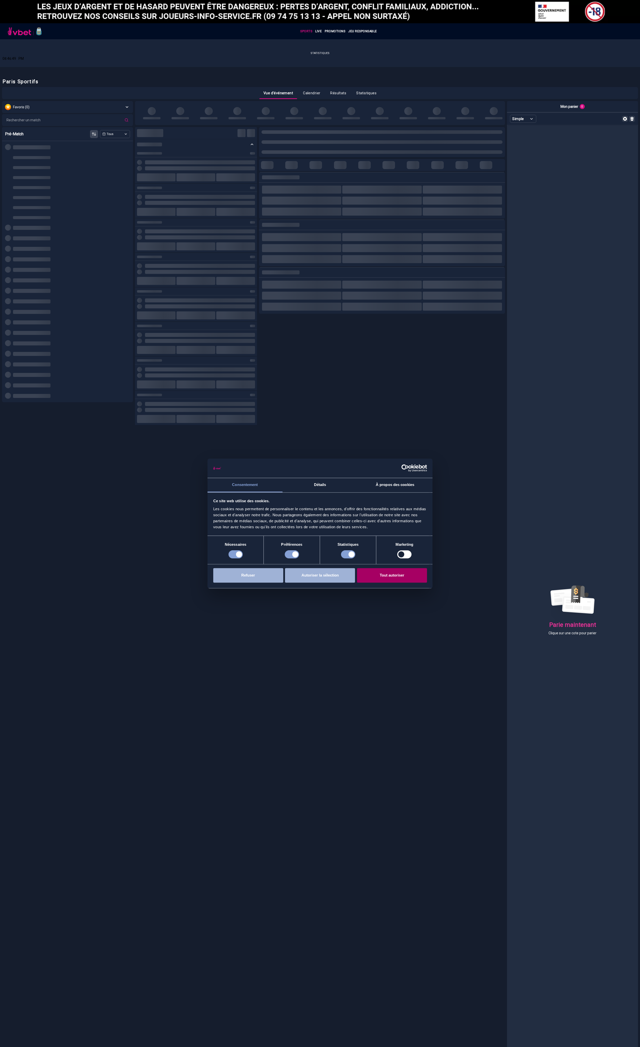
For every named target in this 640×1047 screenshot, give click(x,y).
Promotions (335, 31)
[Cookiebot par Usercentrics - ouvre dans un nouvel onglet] (405, 468)
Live (318, 31)
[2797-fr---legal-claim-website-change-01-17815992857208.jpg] (320, 11)
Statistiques (320, 53)
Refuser (248, 575)
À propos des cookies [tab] (395, 484)
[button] (278, 93)
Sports (306, 31)
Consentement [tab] (245, 484)
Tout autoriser (392, 575)
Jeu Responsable (362, 31)
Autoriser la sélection (320, 575)
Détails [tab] (320, 484)
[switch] (292, 555)
